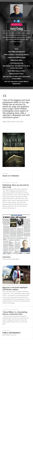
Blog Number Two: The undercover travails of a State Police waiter (16, 67)
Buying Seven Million (16, 60)
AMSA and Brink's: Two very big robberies (16, 55)
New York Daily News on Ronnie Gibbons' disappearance (16, 83)
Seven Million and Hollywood (16, 52)
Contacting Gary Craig (16, 63)
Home (16, 49)
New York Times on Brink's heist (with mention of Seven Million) (16, 78)
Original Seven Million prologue (16, 58)
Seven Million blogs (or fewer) (16, 71)
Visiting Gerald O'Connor (16, 74)
